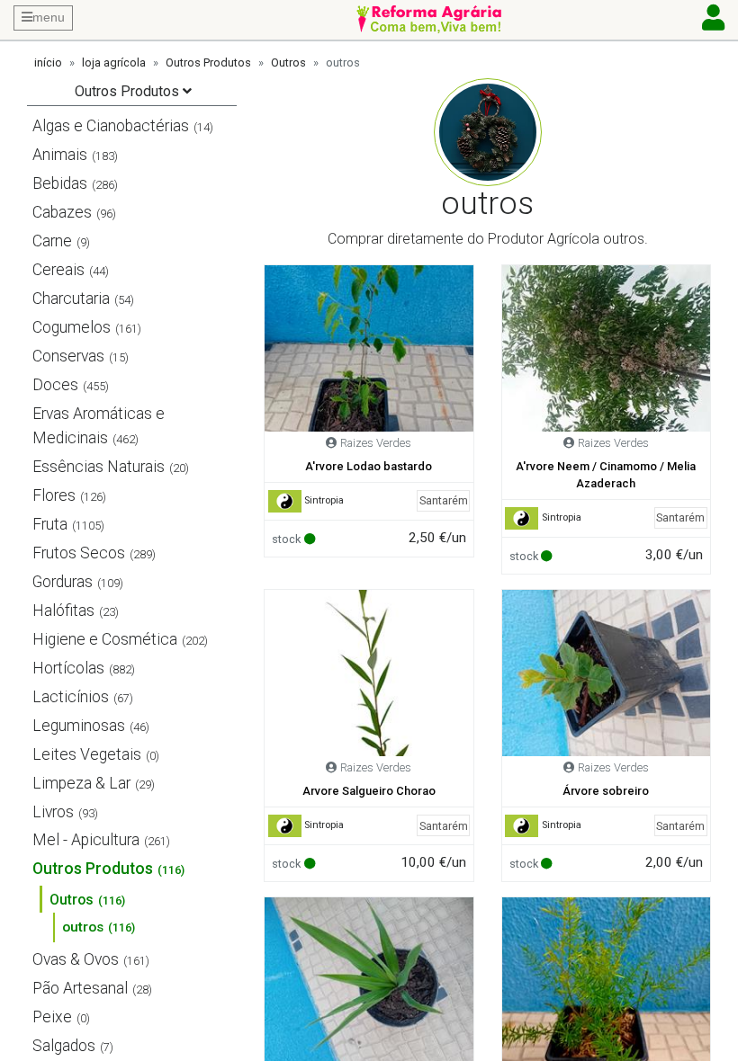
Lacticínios (70, 697)
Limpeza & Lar (81, 783)
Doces (55, 385)
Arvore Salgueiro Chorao (369, 791)
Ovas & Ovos (75, 959)
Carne (52, 241)
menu (48, 17)
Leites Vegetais (86, 754)
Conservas (68, 356)
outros (83, 927)
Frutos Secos (78, 553)
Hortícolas (68, 668)
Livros (53, 812)
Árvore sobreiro (605, 791)
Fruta (50, 524)
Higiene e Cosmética (104, 639)
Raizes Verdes (375, 443)
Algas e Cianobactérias (110, 126)
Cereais (58, 270)
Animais (59, 155)
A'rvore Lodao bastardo (368, 466)
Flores (54, 495)
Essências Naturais (98, 467)
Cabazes (62, 212)
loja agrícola (114, 62)
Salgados (63, 1046)
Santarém (443, 500)
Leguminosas (78, 726)
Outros (288, 62)
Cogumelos (71, 327)
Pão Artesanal (80, 988)
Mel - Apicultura (86, 840)
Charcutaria (71, 299)
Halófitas (63, 611)
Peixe (52, 1017)
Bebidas (59, 183)
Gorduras (62, 582)
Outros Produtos (208, 62)
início (48, 62)
